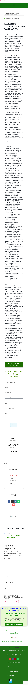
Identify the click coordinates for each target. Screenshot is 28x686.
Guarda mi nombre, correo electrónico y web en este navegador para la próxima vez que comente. (13, 597)
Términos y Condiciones (14, 667)
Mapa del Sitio (10, 675)
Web (5, 588)
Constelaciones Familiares (12, 464)
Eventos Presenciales (10, 12)
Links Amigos (14, 671)
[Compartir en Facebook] (9, 501)
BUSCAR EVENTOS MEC (13, 10)
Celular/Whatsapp (10, 408)
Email (6, 387)
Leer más (12, 447)
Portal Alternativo (5, 1)
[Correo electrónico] (13, 504)
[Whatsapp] (18, 659)
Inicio (7, 10)
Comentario (7, 558)
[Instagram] (15, 659)
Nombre (6, 576)
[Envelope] (10, 659)
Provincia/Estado (9, 397)
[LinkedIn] (15, 501)
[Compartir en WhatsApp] (18, 501)
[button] (14, 5)
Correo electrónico (9, 582)
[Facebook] (13, 659)
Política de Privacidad (14, 662)
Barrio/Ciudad (9, 392)
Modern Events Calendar (16, 543)
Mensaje (7, 413)
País (6, 403)
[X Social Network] (12, 501)
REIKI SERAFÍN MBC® (14, 475)
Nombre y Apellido (10, 382)
